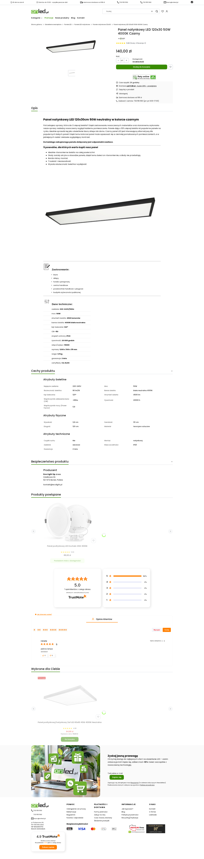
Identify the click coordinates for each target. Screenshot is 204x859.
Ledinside (153, 815)
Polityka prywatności (130, 815)
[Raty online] (144, 77)
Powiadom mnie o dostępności (67, 561)
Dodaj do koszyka (141, 67)
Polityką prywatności (147, 785)
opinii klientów (77, 589)
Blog (123, 812)
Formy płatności (100, 812)
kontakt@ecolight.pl (52, 484)
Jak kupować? (127, 809)
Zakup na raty (99, 815)
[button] (157, 11)
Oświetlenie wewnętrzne (53, 24)
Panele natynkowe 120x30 (102, 24)
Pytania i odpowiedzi (75, 818)
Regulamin (135, 783)
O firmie (152, 812)
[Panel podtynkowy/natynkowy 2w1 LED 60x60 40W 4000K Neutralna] (69, 698)
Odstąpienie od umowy (76, 809)
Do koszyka (70, 739)
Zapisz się (116, 777)
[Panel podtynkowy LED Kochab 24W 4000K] (67, 522)
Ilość (118, 56)
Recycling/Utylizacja (130, 818)
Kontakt (152, 809)
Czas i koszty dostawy (103, 818)
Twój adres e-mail (115, 773)
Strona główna (36, 24)
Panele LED (68, 24)
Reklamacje (71, 812)
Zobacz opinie (48, 847)
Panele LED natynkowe (82, 24)
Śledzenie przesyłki (101, 821)
